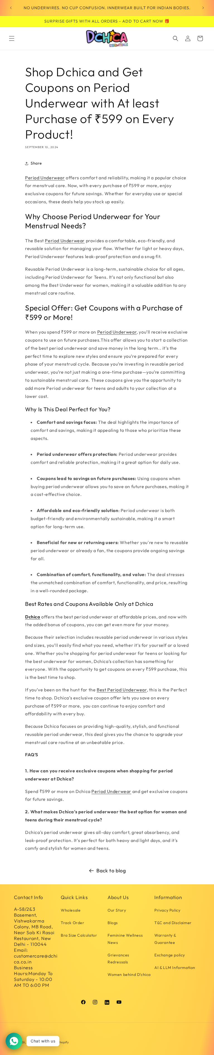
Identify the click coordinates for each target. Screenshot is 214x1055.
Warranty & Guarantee (165, 939)
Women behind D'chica (129, 974)
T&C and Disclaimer (173, 922)
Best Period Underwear (122, 689)
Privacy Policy (167, 910)
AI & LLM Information (174, 967)
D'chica (32, 1042)
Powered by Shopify (54, 1042)
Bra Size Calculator (79, 935)
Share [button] (36, 163)
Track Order (72, 922)
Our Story (117, 910)
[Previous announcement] (11, 8)
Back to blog (111, 870)
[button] (12, 38)
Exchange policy (169, 955)
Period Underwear (45, 177)
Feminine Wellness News (125, 939)
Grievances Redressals (118, 959)
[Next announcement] (203, 8)
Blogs (113, 922)
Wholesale (71, 910)
